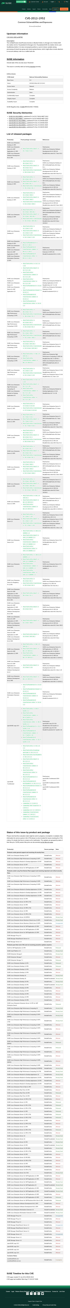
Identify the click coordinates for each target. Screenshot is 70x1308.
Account (46, 1)
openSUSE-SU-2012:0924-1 (17, 123)
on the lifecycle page (47, 842)
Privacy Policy (45, 1305)
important (33, 66)
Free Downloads (64, 9)
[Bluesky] (42, 1293)
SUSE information (15, 59)
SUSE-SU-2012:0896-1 (16, 118)
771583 (22, 107)
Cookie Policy (53, 1305)
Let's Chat (62, 1291)
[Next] (39, 26)
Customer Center (35, 1)
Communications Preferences (43, 1291)
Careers (8, 1291)
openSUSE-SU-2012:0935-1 (17, 125)
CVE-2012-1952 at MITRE (15, 37)
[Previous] (31, 26)
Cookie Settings (36, 1305)
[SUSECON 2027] (21, 2)
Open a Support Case (37, 1301)
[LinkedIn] (38, 1293)
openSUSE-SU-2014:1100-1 (17, 127)
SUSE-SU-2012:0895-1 (16, 116)
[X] (35, 1293)
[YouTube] (27, 1293)
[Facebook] (31, 1293)
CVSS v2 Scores (11, 73)
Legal (12, 1291)
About (32, 1291)
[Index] (36, 26)
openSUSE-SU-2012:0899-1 (17, 120)
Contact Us (55, 9)
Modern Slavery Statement (22, 1291)
